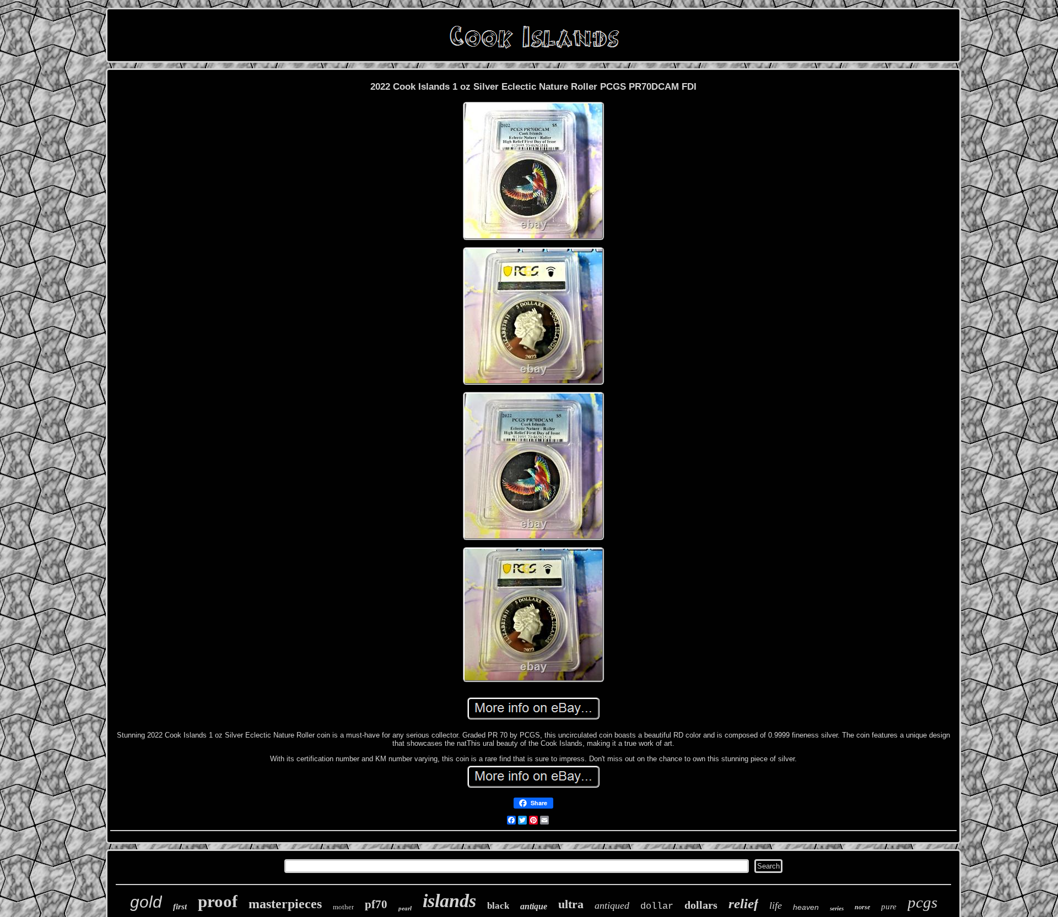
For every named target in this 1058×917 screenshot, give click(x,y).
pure (889, 906)
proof (217, 901)
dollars (700, 905)
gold (146, 902)
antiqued (612, 905)
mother (343, 907)
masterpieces (285, 904)
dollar (656, 906)
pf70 (376, 904)
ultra (571, 904)
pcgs (922, 902)
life (775, 905)
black (498, 905)
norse (862, 907)
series (837, 908)
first (180, 906)
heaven (806, 907)
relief (743, 903)
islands (449, 901)
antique (533, 906)
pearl (405, 908)
